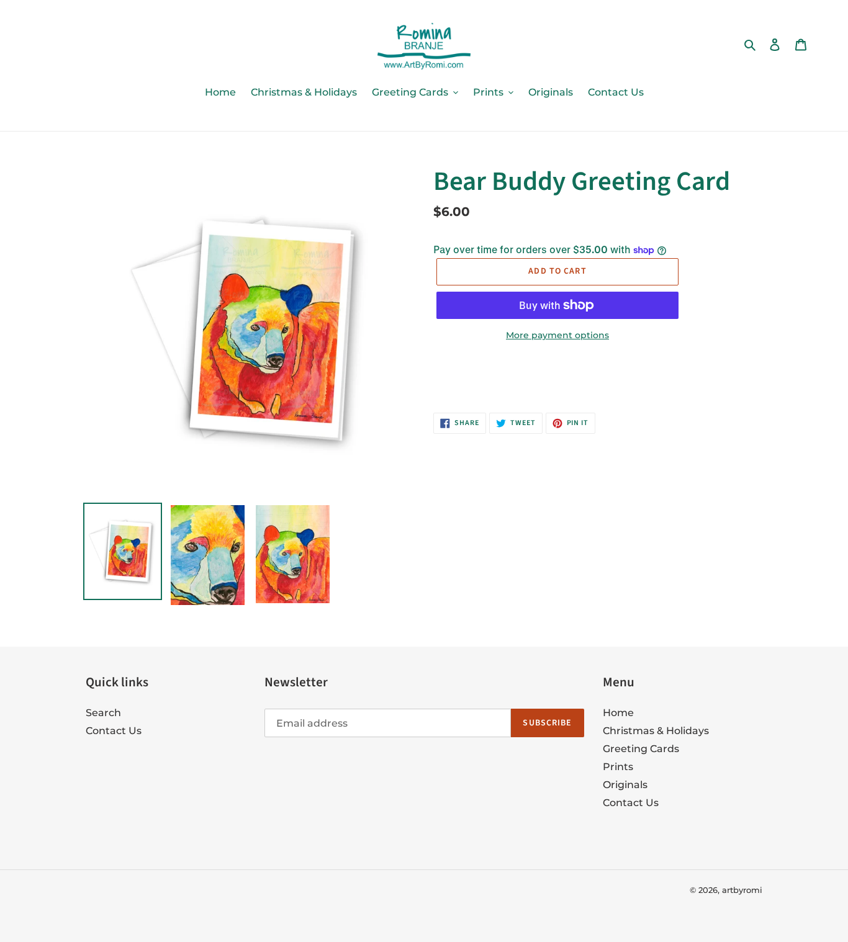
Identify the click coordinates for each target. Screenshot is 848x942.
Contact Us (114, 731)
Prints (618, 767)
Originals (625, 785)
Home (618, 713)
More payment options (557, 335)
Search (103, 713)
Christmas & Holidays (656, 731)
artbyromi (742, 890)
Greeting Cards (641, 749)
